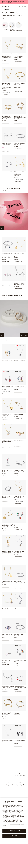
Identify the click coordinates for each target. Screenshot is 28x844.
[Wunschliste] (12, 128)
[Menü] (25, 6)
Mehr (3, 18)
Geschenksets (6, 9)
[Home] (6, 6)
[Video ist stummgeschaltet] (26, 335)
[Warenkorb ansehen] (22, 6)
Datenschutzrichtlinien (15, 824)
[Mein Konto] (19, 6)
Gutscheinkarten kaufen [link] (7, 233)
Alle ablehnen (14, 835)
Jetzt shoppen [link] (5, 340)
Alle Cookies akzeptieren (14, 830)
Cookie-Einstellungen (13, 840)
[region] (14, 821)
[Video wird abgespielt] (22, 335)
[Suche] (16, 6)
